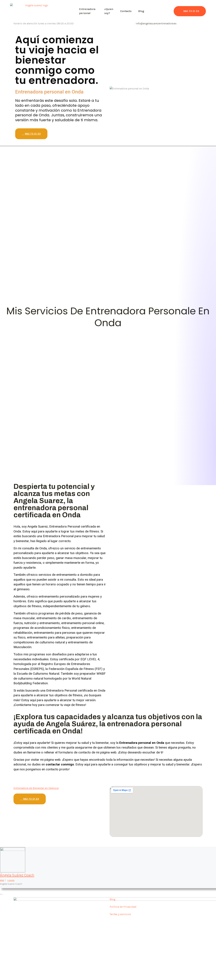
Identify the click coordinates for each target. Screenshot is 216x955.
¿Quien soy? (108, 11)
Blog (141, 11)
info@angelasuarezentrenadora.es (156, 23)
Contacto (125, 11)
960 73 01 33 (191, 11)
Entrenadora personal (87, 11)
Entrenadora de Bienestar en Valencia (36, 788)
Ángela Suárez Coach (17, 875)
